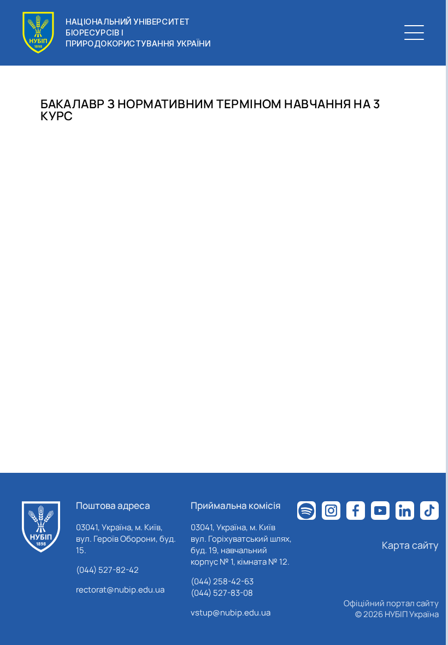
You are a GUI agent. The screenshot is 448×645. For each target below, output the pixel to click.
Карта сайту (410, 545)
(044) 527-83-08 (222, 593)
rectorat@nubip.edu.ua (120, 589)
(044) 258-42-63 (222, 581)
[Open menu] (414, 33)
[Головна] (41, 527)
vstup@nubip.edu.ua (230, 612)
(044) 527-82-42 (107, 570)
